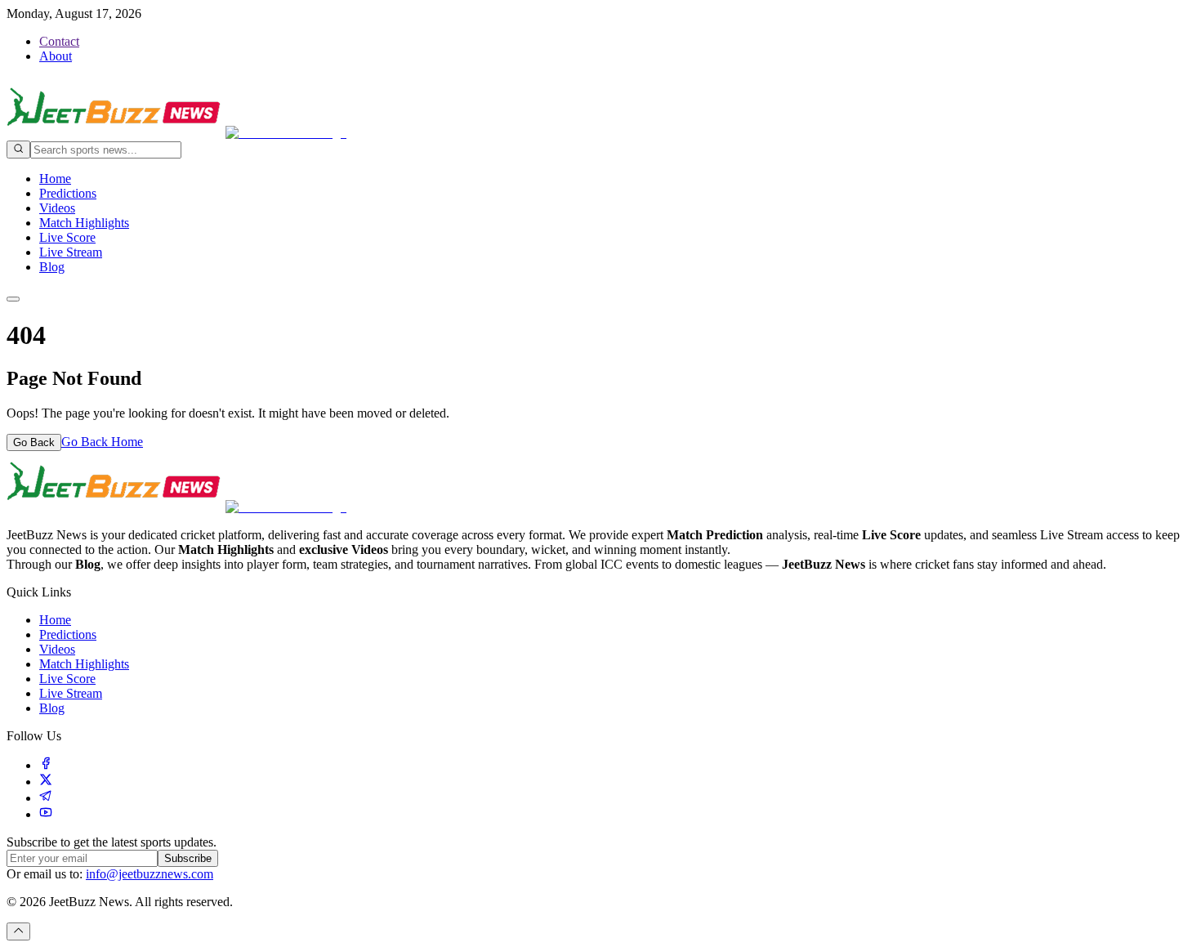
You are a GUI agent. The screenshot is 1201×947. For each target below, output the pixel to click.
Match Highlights (84, 223)
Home (55, 178)
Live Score (67, 237)
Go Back (34, 442)
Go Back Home (102, 442)
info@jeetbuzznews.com (149, 874)
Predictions (67, 193)
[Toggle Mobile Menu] (13, 299)
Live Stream (70, 252)
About (55, 56)
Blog (52, 267)
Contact (59, 41)
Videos (57, 208)
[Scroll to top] (18, 931)
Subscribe (188, 858)
